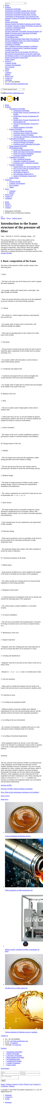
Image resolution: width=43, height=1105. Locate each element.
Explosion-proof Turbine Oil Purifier (25, 133)
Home (7, 5)
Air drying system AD (20, 170)
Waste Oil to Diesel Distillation (23, 153)
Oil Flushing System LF (21, 172)
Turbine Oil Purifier (15, 129)
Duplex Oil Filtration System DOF (24, 176)
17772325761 (16, 1045)
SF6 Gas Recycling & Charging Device (26, 168)
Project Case (9, 76)
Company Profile (14, 181)
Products (8, 7)
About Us (8, 61)
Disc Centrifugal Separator (22, 159)
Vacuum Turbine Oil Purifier (22, 131)
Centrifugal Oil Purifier (16, 157)
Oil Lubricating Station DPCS (23, 174)
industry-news (17, 218)
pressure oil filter (6, 253)
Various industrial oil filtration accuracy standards (21, 1032)
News (7, 71)
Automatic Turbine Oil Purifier (23, 135)
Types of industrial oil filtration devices (18, 836)
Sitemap (11, 1086)
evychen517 (14, 1043)
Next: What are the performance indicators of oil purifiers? (20, 792)
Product (7, 204)
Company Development (17, 183)
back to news (5, 796)
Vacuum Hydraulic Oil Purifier (23, 142)
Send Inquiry (5, 1068)
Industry (12, 193)
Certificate (8, 80)
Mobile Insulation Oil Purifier (23, 127)
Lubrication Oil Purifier (17, 138)
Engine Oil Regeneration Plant (23, 150)
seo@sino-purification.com (15, 93)
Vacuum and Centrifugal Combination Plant (27, 137)
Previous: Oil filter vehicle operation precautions (17, 789)
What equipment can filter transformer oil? (19, 890)
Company (12, 191)
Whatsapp (8, 1095)
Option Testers (14, 178)
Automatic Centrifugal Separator (24, 161)
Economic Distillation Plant (22, 155)
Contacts (8, 207)
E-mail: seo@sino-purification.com (16, 84)
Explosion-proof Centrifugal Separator (26, 163)
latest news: (4, 799)
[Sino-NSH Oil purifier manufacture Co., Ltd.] (10, 101)
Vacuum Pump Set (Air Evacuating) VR (26, 166)
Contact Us (8, 78)
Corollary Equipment (16, 165)
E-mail (7, 1099)
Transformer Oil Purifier (17, 109)
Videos (11, 187)
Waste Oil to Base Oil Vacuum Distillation (27, 152)
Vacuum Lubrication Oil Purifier (24, 140)
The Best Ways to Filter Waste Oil (16, 988)
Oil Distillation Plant (16, 148)
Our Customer (14, 185)
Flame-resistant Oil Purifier (18, 146)
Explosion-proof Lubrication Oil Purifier (26, 144)
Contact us (4, 1036)
